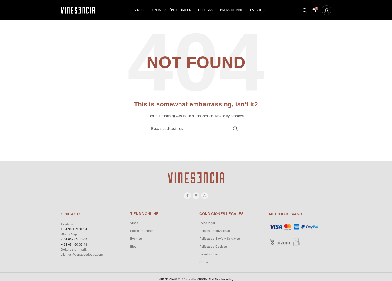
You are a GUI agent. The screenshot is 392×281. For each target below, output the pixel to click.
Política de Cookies (213, 246)
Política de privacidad (214, 230)
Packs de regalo (141, 230)
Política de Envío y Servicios (219, 238)
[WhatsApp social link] (204, 195)
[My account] (326, 10)
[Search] (304, 10)
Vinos (134, 223)
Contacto (205, 262)
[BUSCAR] (235, 128)
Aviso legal (207, 223)
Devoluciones (209, 254)
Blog (133, 246)
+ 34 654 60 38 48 (74, 244)
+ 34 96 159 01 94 (74, 229)
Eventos (136, 238)
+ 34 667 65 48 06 (74, 239)
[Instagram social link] (196, 195)
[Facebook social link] (187, 195)
